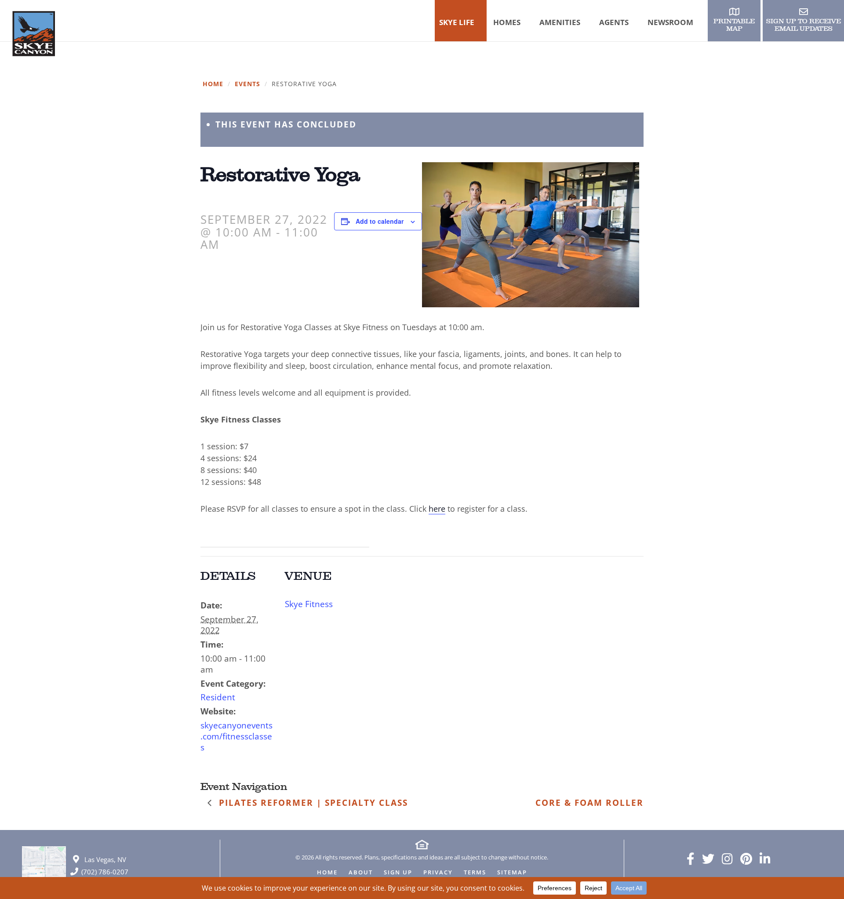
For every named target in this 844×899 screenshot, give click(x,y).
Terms (475, 873)
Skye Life (456, 22)
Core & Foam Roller (589, 802)
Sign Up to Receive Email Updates (803, 25)
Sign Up (398, 873)
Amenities (559, 22)
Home (213, 84)
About (361, 873)
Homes (506, 22)
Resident (217, 697)
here (437, 508)
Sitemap (512, 873)
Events (247, 84)
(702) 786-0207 (104, 871)
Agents (614, 22)
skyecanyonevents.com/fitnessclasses (236, 736)
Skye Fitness (309, 604)
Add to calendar (380, 221)
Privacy (438, 873)
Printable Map (734, 25)
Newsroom (670, 22)
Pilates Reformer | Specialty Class (312, 802)
